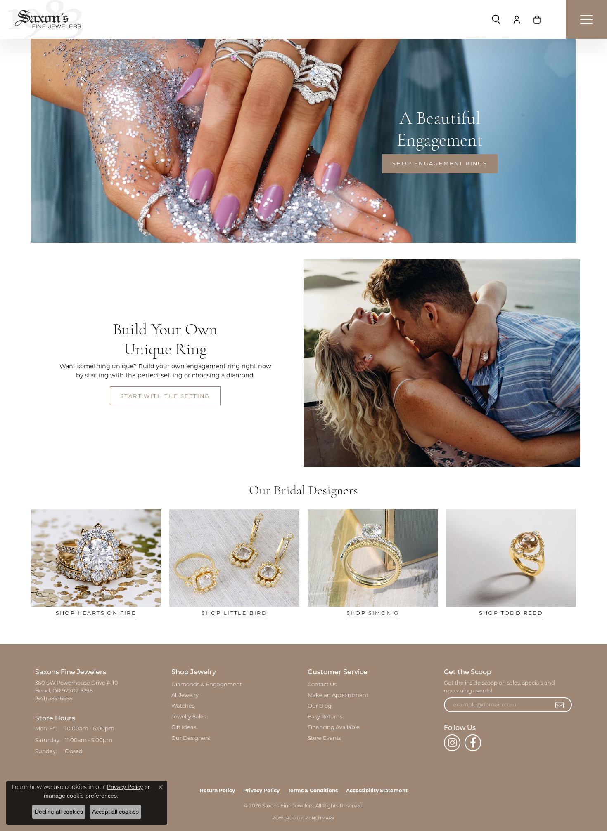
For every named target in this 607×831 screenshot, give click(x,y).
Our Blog (320, 706)
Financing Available (334, 727)
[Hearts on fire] (96, 558)
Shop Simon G (372, 613)
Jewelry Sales (188, 717)
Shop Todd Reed (511, 613)
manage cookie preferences (80, 795)
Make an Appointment (338, 695)
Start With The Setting (165, 396)
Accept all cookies (115, 811)
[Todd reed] (511, 558)
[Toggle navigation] (586, 19)
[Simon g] (373, 558)
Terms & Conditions (313, 790)
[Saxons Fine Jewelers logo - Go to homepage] (45, 19)
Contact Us (322, 684)
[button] (495, 19)
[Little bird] (234, 558)
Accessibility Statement (377, 790)
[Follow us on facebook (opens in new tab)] (473, 742)
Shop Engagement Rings (439, 163)
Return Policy (217, 790)
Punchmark (319, 818)
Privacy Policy (261, 790)
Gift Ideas (183, 727)
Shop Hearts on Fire (96, 613)
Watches (182, 706)
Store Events (324, 738)
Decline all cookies (59, 811)
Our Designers (190, 738)
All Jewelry (185, 695)
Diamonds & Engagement (206, 684)
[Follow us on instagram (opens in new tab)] (452, 742)
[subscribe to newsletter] (560, 704)
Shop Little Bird (234, 613)
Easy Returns (325, 717)
